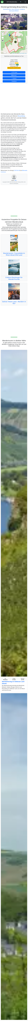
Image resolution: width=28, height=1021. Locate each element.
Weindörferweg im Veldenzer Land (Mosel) (13, 682)
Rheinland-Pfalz (7, 9)
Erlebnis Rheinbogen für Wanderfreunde (14, 278)
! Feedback (14, 81)
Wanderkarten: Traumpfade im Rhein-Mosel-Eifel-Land (14, 254)
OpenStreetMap (21, 53)
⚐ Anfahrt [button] (14, 78)
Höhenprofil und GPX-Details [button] (14, 68)
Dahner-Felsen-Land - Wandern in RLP (14, 302)
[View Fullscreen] (3, 38)
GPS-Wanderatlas (12, 2)
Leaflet (13, 53)
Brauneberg (21, 116)
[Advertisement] (14, 99)
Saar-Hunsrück (15, 9)
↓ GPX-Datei (14, 72)
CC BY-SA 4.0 (17, 170)
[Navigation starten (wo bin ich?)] (3, 40)
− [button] (2, 35)
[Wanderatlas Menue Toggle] (25, 2)
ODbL (26, 53)
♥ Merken (14, 75)
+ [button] (2, 33)
